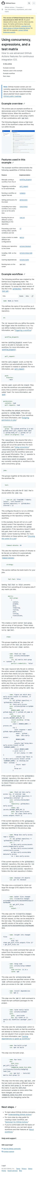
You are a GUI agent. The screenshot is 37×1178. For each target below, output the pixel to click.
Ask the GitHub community (12, 1148)
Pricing (4, 1170)
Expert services (13, 1170)
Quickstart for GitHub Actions (16, 1122)
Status (30, 1168)
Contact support (9, 1151)
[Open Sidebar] (2, 9)
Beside (21, 296)
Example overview (12, 103)
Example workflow (12, 274)
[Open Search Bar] (29, 3)
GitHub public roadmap (12, 96)
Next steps (8, 1107)
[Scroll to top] (33, 1174)
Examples (19, 7)
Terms (18, 1168)
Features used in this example (13, 161)
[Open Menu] (33, 3)
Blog (20, 1170)
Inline (27, 296)
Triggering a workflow (23, 330)
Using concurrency (22, 447)
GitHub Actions (9, 7)
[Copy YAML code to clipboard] (32, 296)
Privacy (24, 1168)
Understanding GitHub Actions (19, 1114)
